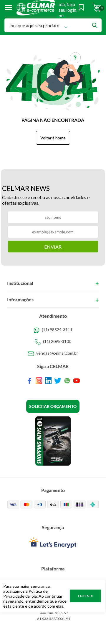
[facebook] (29, 380)
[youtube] (76, 380)
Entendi (85, 596)
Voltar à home (53, 137)
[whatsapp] (67, 380)
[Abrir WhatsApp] (91, 614)
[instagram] (39, 380)
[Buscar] (94, 25)
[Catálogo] (53, 441)
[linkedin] (48, 380)
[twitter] (57, 380)
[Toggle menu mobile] (10, 7)
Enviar (53, 246)
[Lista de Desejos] (81, 7)
